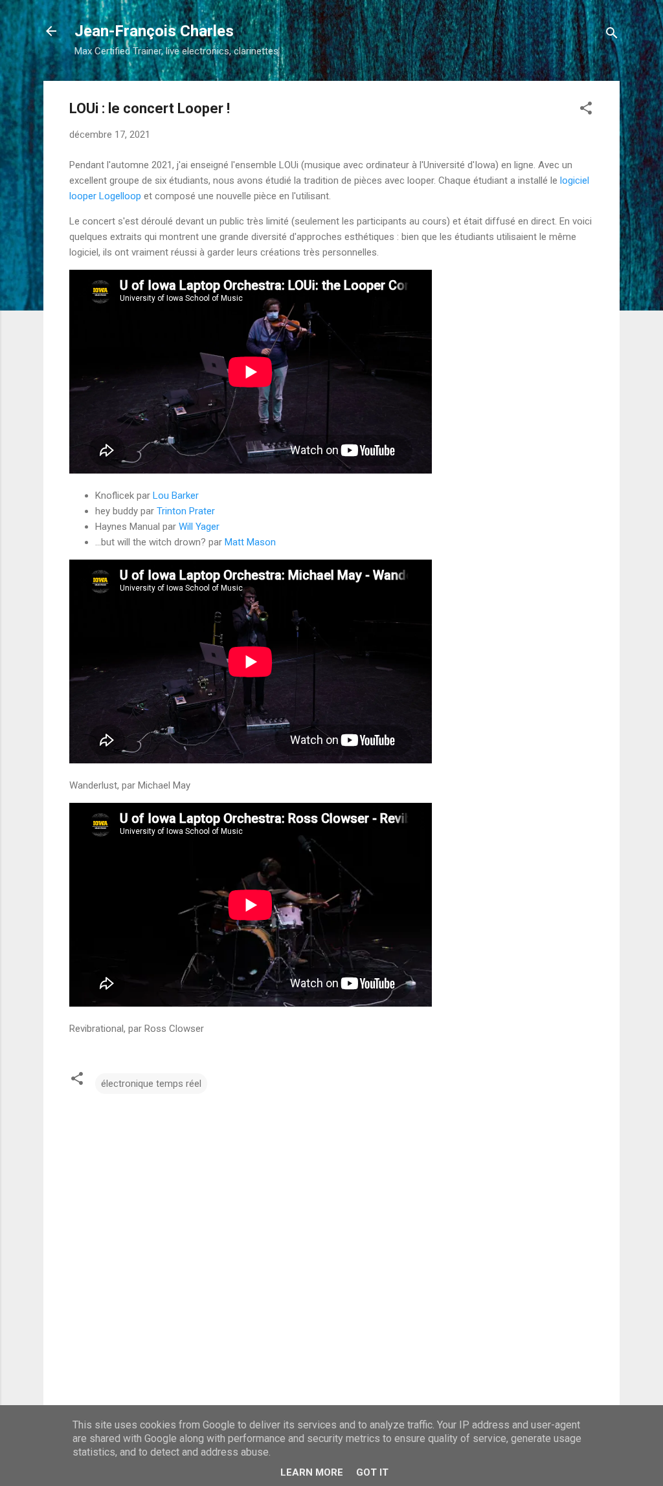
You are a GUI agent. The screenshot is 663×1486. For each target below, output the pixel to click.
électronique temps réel (151, 1083)
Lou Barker (176, 495)
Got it (372, 1472)
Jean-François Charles (154, 31)
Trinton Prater (186, 511)
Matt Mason (250, 542)
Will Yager (199, 526)
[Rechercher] (612, 35)
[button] (586, 110)
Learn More (311, 1472)
